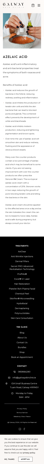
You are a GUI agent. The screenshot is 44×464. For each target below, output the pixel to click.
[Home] (15, 5)
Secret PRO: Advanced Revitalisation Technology (22, 267)
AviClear (22, 251)
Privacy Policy (22, 409)
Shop (22, 352)
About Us (22, 337)
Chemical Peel (22, 294)
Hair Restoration (22, 284)
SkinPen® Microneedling (22, 298)
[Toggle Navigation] (39, 5)
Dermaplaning (22, 308)
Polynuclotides (22, 313)
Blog (22, 333)
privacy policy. (29, 453)
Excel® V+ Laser (22, 279)
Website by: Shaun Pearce (22, 416)
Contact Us (22, 342)
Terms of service (22, 412)
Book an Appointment (22, 357)
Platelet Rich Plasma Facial (22, 289)
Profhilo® (22, 274)
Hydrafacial (22, 303)
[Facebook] (20, 429)
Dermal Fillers (22, 261)
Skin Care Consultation (22, 318)
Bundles (22, 347)
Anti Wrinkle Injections (22, 256)
